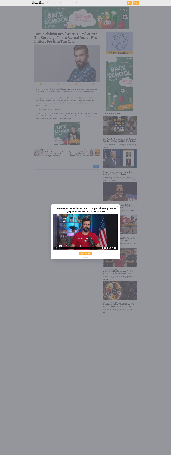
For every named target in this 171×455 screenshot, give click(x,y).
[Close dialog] (117, 206)
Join (129, 3)
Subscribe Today (85, 253)
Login (136, 3)
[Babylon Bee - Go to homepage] (37, 3)
